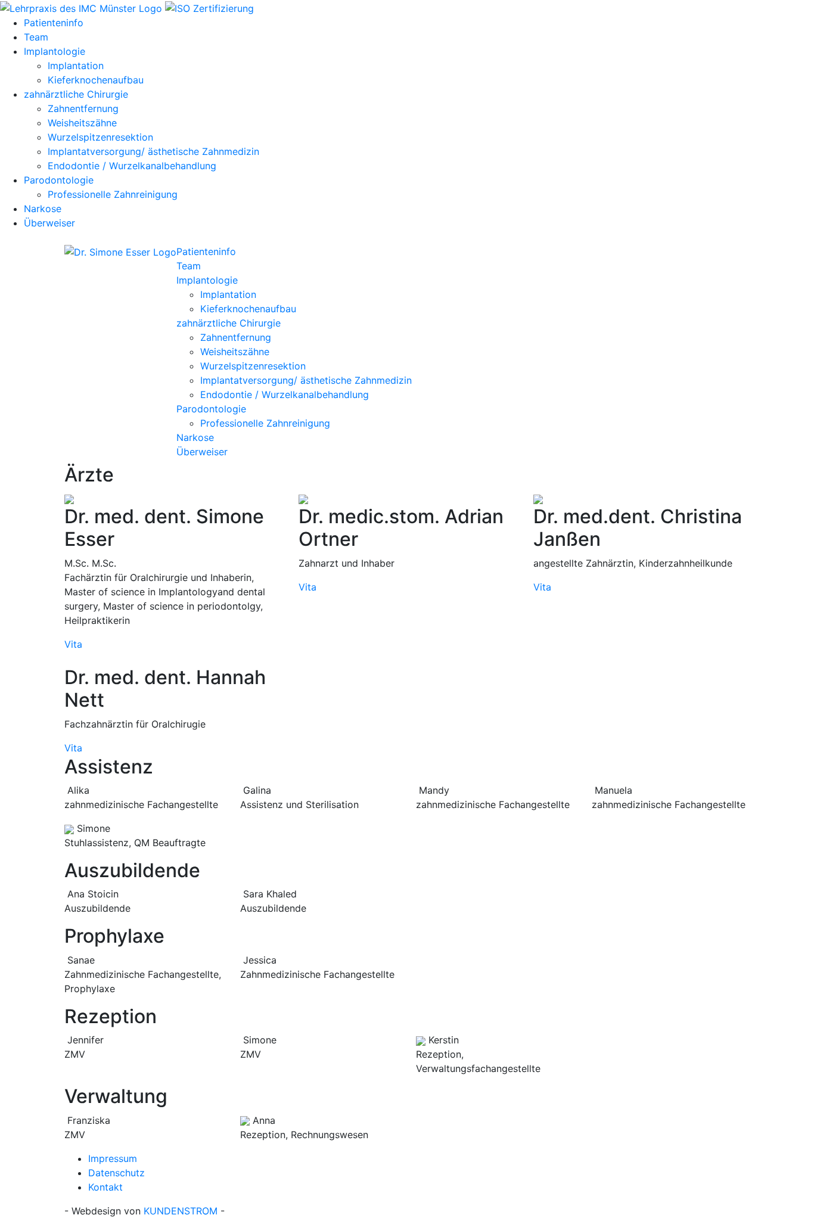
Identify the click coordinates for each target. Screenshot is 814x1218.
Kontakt (105, 1187)
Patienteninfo (53, 23)
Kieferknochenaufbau (96, 80)
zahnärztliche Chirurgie (76, 94)
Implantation (76, 66)
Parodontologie (59, 180)
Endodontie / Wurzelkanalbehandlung (132, 166)
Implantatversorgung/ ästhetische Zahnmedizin (153, 151)
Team (36, 37)
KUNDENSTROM (181, 1211)
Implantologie (54, 51)
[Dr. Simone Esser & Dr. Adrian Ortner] (120, 251)
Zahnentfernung (83, 108)
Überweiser (49, 223)
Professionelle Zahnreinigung (113, 194)
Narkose (42, 209)
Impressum (112, 1158)
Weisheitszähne (82, 123)
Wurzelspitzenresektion (100, 137)
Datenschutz (116, 1173)
